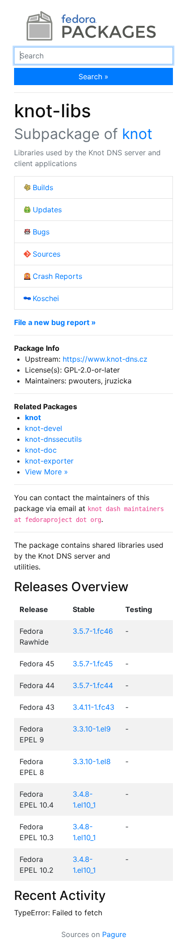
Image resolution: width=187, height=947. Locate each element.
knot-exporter (49, 460)
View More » (46, 471)
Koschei (46, 298)
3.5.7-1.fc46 (93, 631)
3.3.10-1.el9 (92, 728)
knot (137, 134)
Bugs (41, 231)
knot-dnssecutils (53, 439)
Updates (47, 209)
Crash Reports (57, 276)
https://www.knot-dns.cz (105, 358)
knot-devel (43, 428)
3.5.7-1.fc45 (93, 663)
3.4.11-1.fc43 (93, 707)
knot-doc (41, 449)
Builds (43, 187)
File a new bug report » (55, 322)
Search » (93, 76)
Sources (46, 253)
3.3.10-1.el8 (92, 761)
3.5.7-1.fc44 (93, 685)
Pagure (114, 934)
